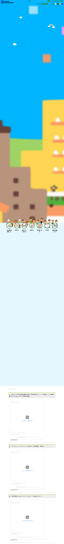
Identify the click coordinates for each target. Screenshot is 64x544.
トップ (9, 388)
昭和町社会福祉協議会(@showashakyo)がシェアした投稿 (27, 437)
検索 (30, 1)
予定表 (47, 230)
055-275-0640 (57, 1)
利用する (17, 230)
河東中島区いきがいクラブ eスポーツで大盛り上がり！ (27, 496)
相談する (32, 230)
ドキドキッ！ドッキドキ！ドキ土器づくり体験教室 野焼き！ (28, 446)
